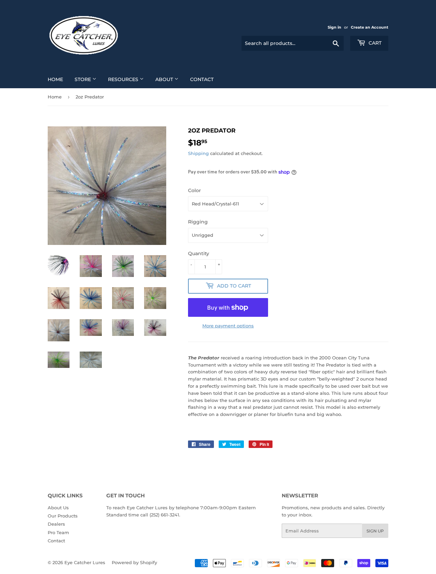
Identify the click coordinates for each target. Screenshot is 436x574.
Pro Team (58, 532)
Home (55, 79)
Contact (202, 79)
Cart (374, 43)
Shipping (198, 153)
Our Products (63, 515)
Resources (124, 79)
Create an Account (369, 27)
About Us (58, 507)
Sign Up (375, 530)
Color (194, 190)
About (164, 79)
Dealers (56, 524)
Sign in (334, 27)
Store (83, 79)
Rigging (198, 222)
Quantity (198, 253)
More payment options (228, 325)
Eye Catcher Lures (84, 562)
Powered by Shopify (134, 562)
